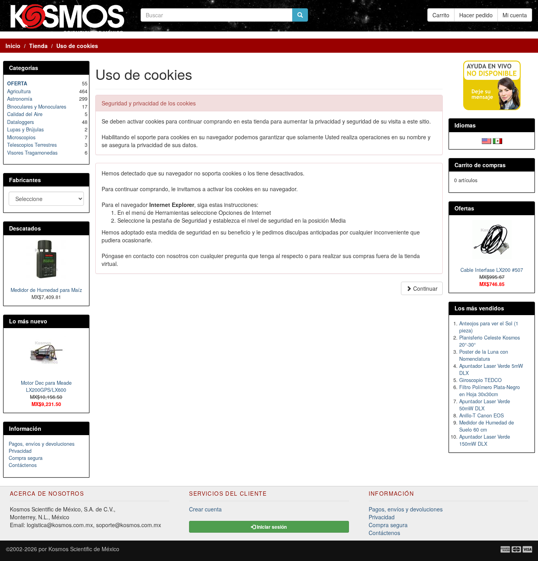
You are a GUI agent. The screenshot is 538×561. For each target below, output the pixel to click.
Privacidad (20, 450)
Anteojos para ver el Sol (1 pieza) (488, 327)
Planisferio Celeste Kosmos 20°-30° (489, 341)
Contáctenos (23, 465)
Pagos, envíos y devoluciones (41, 443)
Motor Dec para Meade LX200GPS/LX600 (46, 386)
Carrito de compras (480, 165)
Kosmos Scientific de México (83, 549)
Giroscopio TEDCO (480, 380)
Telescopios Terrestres (32, 144)
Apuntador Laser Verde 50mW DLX (484, 405)
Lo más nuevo (28, 321)
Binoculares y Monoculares (36, 106)
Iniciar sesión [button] (271, 526)
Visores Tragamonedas (32, 152)
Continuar (425, 288)
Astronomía (19, 98)
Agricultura (19, 91)
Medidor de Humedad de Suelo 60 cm (486, 426)
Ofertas (464, 208)
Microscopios (21, 137)
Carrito (440, 15)
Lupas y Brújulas (25, 129)
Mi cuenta (515, 15)
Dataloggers (20, 121)
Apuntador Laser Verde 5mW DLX (491, 369)
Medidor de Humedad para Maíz (46, 289)
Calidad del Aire (25, 114)
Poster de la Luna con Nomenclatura (483, 355)
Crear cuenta (205, 509)
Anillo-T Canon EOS (481, 415)
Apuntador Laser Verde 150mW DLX (484, 440)
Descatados (25, 228)
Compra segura (26, 457)
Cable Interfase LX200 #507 (491, 269)
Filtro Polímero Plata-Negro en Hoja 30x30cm (489, 391)
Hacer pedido (476, 15)
